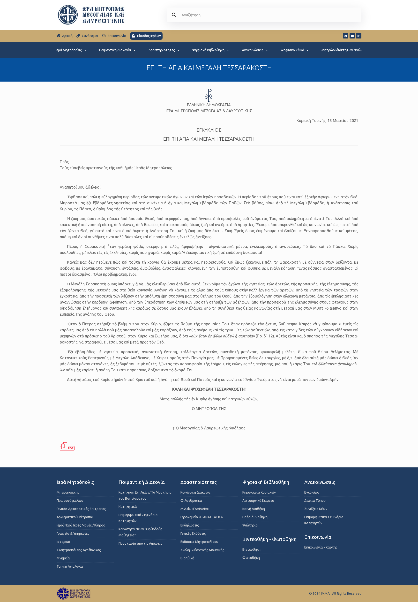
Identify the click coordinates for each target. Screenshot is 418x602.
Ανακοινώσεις (252, 50)
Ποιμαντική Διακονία (115, 50)
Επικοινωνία (317, 537)
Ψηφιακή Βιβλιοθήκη (208, 50)
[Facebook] (345, 35)
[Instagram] (358, 35)
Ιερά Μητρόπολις (69, 50)
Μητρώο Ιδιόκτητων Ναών (341, 50)
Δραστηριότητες (162, 50)
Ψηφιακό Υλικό (292, 50)
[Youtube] (352, 35)
